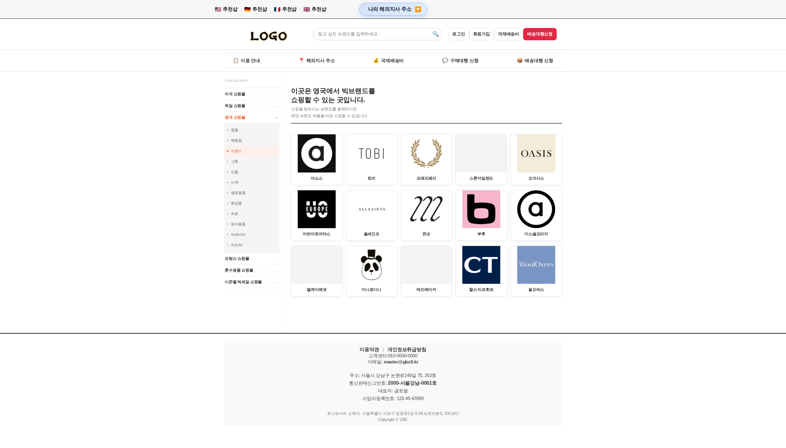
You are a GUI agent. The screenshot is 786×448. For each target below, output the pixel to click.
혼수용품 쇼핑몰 (239, 270)
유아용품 (238, 224)
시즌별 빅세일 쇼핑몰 (243, 282)
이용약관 (369, 349)
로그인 (458, 34)
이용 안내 (246, 60)
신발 (234, 172)
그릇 (234, 161)
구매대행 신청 (460, 60)
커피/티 (237, 245)
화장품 (236, 203)
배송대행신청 (540, 34)
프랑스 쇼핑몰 (237, 258)
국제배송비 (508, 34)
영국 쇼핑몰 (235, 117)
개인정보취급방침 (406, 349)
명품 (234, 130)
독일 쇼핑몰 (235, 105)
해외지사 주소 (316, 60)
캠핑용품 (238, 193)
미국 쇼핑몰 (235, 94)
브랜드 (236, 151)
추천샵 (230, 9)
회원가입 (481, 34)
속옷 (234, 214)
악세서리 (238, 234)
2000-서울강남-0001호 (412, 383)
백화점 (236, 140)
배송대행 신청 (535, 60)
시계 (234, 182)
